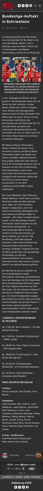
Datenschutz (8, 477)
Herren (25, 28)
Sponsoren (35, 477)
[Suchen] (35, 6)
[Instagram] (23, 5)
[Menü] (40, 6)
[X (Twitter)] (26, 5)
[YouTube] (19, 5)
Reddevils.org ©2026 (21, 482)
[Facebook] (30, 5)
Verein (27, 477)
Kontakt (19, 477)
